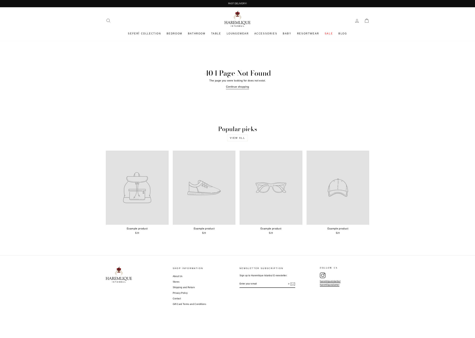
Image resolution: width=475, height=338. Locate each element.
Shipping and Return (184, 287)
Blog (342, 33)
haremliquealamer (330, 285)
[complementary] (237, 3)
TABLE (216, 33)
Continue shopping (237, 86)
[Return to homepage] (137, 275)
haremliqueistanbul (330, 281)
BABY (287, 33)
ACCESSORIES (265, 33)
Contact (177, 298)
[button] (108, 20)
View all (237, 138)
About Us (178, 276)
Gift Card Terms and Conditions (189, 304)
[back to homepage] (237, 19)
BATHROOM (197, 33)
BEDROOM (174, 33)
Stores (176, 282)
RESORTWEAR (308, 33)
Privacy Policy (180, 293)
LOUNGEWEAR (238, 33)
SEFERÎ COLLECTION (144, 33)
